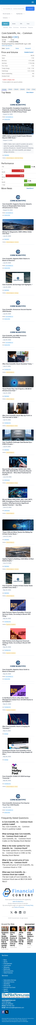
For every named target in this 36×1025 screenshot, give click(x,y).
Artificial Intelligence (10, 157)
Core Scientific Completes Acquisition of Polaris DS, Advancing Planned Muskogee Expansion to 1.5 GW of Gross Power (16, 110)
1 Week (10, 89)
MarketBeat (6, 155)
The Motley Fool (7, 369)
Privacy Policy (29, 905)
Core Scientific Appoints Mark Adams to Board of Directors (16, 259)
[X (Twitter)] (11, 912)
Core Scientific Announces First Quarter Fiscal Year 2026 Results (15, 804)
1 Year (28, 89)
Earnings (16, 292)
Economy (16, 242)
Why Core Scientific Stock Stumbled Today (17, 364)
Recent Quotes (6, 13)
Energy (16, 482)
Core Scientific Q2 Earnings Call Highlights (17, 284)
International (23, 27)
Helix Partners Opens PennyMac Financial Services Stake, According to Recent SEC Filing (16, 614)
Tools (28, 23)
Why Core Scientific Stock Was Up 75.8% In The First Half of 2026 (17, 416)
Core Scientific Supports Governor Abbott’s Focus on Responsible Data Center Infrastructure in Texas (17, 206)
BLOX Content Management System (14, 1021)
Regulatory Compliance (10, 624)
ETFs (21, 23)
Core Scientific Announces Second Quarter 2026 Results (17, 310)
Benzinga (6, 733)
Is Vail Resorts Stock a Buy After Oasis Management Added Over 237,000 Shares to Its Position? (17, 699)
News (10, 27)
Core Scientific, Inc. (9, 116)
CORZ (15, 37)
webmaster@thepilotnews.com (15, 1007)
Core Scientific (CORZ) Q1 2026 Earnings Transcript (16, 777)
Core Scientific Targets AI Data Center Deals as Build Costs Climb (17, 586)
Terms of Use (30, 1018)
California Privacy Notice (13, 1019)
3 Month (22, 89)
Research (28, 48)
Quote (8, 48)
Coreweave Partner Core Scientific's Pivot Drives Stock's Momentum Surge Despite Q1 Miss (17, 752)
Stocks (13, 23)
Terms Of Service (19, 907)
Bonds (16, 425)
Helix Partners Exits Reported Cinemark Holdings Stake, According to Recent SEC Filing (16, 643)
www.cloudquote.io (18, 901)
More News (29, 92)
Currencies (16, 27)
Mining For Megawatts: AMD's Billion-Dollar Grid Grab (17, 233)
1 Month (16, 89)
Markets (5, 23)
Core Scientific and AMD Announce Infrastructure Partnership (14, 336)
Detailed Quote (28, 52)
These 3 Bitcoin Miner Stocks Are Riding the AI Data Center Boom (17, 533)
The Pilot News (12, 1018)
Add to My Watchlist (7, 45)
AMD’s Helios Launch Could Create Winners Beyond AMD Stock (17, 137)
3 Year (33, 89)
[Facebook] (16, 912)
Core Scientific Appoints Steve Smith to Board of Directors (15, 670)
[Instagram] (24, 912)
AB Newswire (7, 480)
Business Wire (7, 119)
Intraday (4, 89)
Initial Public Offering (19, 157)
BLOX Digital (25, 1021)
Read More (30, 188)
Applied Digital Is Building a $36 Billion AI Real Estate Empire (18, 560)
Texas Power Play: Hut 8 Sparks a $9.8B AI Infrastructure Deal (16, 389)
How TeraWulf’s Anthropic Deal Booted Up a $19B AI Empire (17, 443)
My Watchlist (19, 13)
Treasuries (30, 27)
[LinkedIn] (20, 912)
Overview (5, 27)
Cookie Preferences (23, 1019)
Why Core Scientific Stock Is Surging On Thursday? (16, 727)
